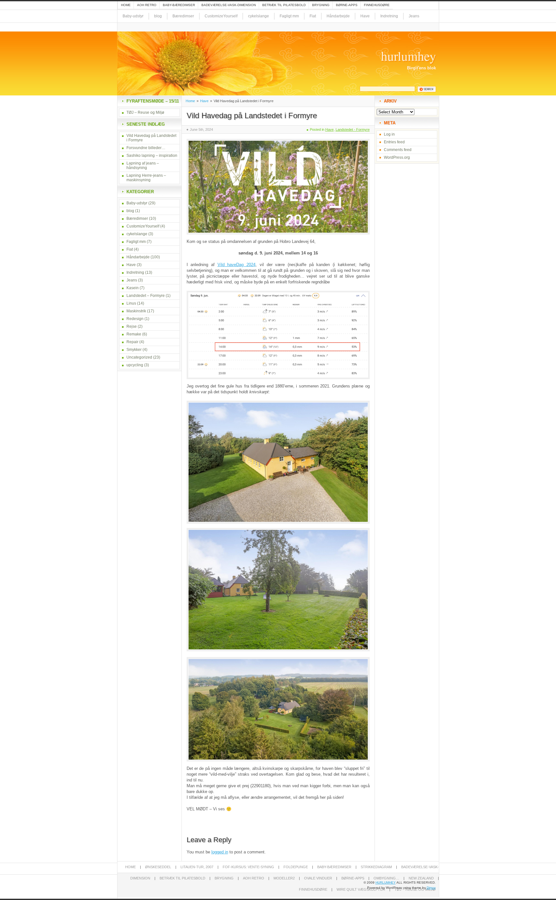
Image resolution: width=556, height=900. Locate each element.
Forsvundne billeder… (145, 148)
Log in (389, 134)
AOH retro (146, 5)
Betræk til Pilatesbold (284, 5)
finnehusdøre (377, 5)
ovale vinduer (318, 878)
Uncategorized (139, 357)
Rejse (131, 326)
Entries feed (394, 142)
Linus (131, 303)
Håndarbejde (338, 16)
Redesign (135, 318)
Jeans (414, 16)
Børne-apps (346, 5)
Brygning (320, 5)
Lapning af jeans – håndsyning (142, 165)
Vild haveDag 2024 (236, 264)
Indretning (389, 16)
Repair (132, 342)
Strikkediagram (376, 867)
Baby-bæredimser (179, 5)
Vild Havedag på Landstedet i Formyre (252, 115)
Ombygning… (386, 878)
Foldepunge (295, 867)
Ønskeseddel (158, 867)
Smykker (134, 349)
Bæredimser (183, 16)
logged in (219, 852)
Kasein (132, 288)
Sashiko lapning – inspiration (151, 155)
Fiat (313, 16)
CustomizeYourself (221, 16)
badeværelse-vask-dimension (228, 5)
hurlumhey (408, 55)
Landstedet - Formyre (353, 129)
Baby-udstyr (133, 16)
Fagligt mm (289, 16)
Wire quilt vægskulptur (361, 889)
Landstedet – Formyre (145, 295)
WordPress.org (397, 157)
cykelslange (258, 16)
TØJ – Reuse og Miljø (145, 112)
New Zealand (421, 878)
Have (365, 16)
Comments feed (398, 149)
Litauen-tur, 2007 (197, 867)
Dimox (431, 887)
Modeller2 (284, 878)
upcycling (134, 365)
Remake (133, 334)
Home (126, 5)
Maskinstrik (136, 311)
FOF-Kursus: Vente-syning (248, 867)
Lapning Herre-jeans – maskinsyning (146, 177)
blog (158, 16)
